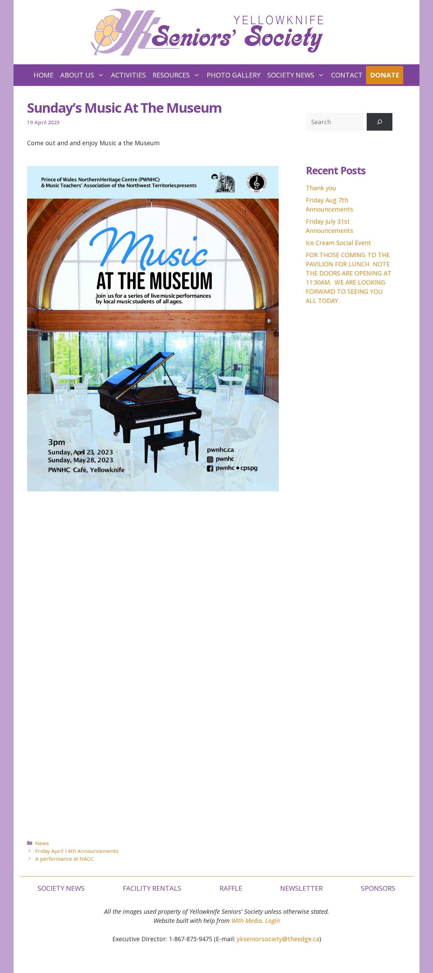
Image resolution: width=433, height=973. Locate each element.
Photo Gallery (233, 75)
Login (272, 920)
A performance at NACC (64, 858)
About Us (77, 75)
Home (43, 75)
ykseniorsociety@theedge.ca (278, 939)
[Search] (379, 122)
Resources (171, 75)
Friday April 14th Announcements (76, 850)
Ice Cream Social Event (338, 243)
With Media (246, 920)
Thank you (321, 188)
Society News (290, 75)
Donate (384, 75)
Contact (347, 75)
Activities (128, 75)
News (42, 843)
